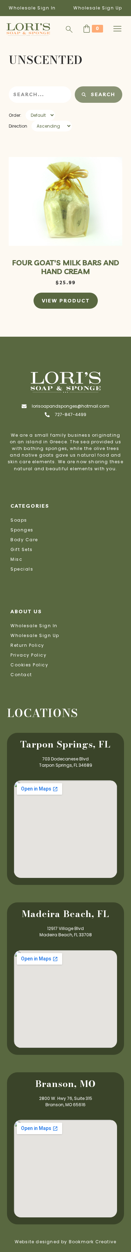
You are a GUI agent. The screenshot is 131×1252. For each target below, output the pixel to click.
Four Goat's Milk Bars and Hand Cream (65, 267)
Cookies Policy (29, 665)
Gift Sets (21, 549)
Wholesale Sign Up (97, 8)
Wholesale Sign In (32, 8)
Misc (16, 559)
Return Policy (27, 645)
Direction (18, 126)
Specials (21, 569)
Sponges (22, 530)
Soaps (18, 520)
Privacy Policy (28, 655)
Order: (15, 115)
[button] (117, 29)
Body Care (24, 540)
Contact (21, 675)
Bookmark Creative (92, 1242)
